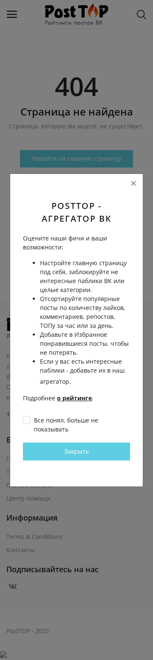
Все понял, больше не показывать (66, 424)
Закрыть (76, 451)
